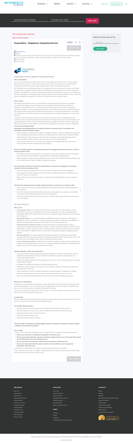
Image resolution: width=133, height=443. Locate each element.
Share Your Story (18, 417)
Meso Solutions (20, 51)
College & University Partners (60, 398)
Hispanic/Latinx (102, 402)
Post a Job (105, 4)
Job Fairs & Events (18, 407)
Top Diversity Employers (20, 398)
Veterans (100, 393)
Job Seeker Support (19, 412)
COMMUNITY (70, 3)
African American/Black (104, 405)
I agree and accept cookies (66, 440)
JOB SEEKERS (41, 3)
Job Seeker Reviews (19, 405)
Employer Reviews (58, 395)
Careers (55, 415)
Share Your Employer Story (60, 405)
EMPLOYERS (85, 3)
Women (100, 391)
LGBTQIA (100, 395)
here (56, 436)
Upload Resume (18, 393)
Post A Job (56, 391)
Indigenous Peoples (103, 400)
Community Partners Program (106, 412)
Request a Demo (116, 4)
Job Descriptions (18, 400)
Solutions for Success (19, 402)
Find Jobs (16, 391)
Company (55, 413)
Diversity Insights (18, 414)
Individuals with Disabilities (105, 407)
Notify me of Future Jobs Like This (104, 37)
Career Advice (17, 395)
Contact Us (56, 417)
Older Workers (102, 409)
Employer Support (58, 400)
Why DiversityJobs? (58, 393)
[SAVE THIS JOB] (80, 42)
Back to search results (20, 37)
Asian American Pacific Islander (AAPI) (108, 398)
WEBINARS (57, 3)
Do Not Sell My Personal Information (62, 420)
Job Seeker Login (18, 409)
